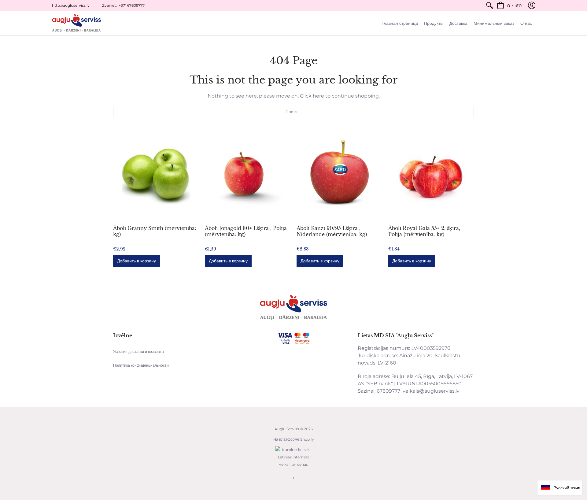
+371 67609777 (131, 5)
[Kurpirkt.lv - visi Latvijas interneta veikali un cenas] (293, 467)
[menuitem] (489, 5)
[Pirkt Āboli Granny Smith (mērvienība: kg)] (156, 176)
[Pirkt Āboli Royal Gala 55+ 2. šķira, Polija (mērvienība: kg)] (431, 176)
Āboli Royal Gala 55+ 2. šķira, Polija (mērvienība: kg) (424, 231)
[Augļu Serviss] (76, 23)
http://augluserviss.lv (71, 5)
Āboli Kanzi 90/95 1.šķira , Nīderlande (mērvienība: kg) (332, 231)
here (318, 96)
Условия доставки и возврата (138, 351)
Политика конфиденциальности (141, 365)
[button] (509, 5)
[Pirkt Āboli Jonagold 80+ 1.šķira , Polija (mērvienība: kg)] (247, 176)
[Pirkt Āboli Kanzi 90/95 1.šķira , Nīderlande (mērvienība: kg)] (339, 176)
